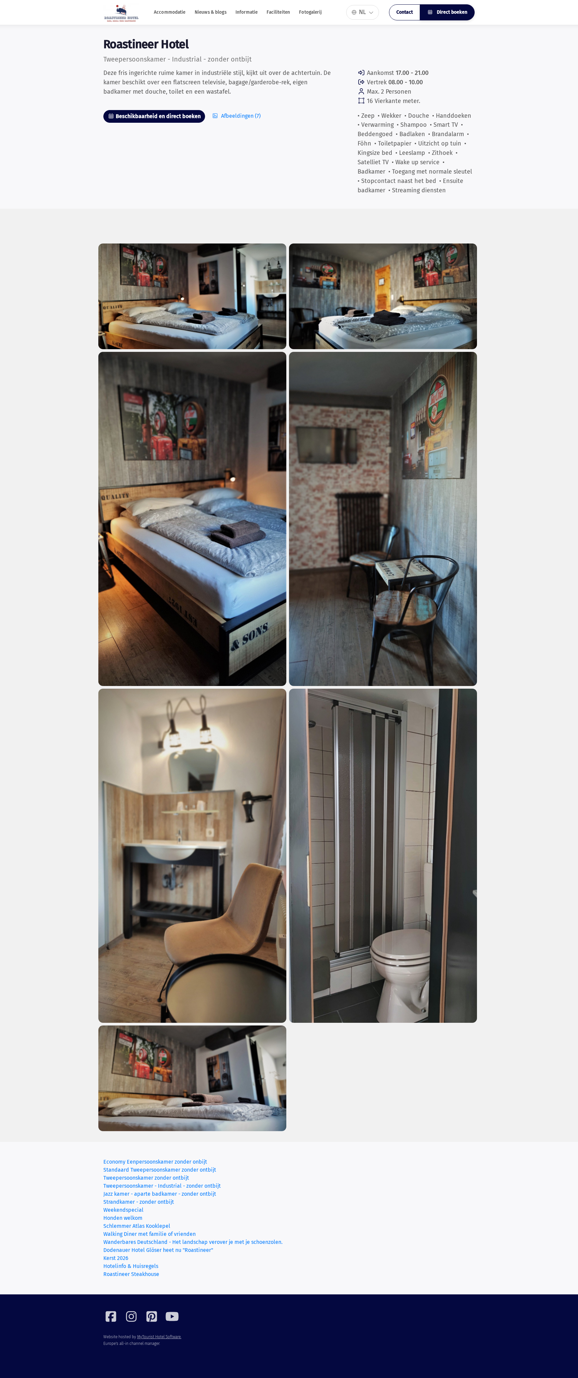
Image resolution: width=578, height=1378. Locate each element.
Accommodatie (170, 12)
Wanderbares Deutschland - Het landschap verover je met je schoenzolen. (193, 1242)
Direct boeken (451, 12)
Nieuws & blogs (210, 12)
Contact (404, 12)
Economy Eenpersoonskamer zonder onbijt (155, 1162)
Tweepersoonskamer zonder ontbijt (146, 1178)
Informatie (246, 12)
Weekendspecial (123, 1210)
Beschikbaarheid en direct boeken (157, 116)
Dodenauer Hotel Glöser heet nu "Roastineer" (158, 1250)
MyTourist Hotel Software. (159, 1337)
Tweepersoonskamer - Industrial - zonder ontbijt (162, 1186)
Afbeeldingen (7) (240, 116)
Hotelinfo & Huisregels (130, 1266)
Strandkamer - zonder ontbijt (138, 1202)
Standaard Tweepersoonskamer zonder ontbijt (159, 1170)
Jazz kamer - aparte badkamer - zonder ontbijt (159, 1194)
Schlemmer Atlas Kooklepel (136, 1226)
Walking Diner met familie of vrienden (149, 1234)
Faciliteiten (278, 12)
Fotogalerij (310, 12)
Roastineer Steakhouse (131, 1274)
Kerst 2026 (115, 1258)
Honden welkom (122, 1218)
